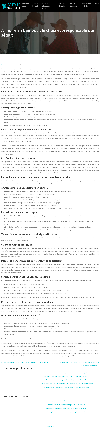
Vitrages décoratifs (35, 5)
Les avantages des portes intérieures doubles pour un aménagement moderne (78, 363)
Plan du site (50, 427)
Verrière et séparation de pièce (47, 6)
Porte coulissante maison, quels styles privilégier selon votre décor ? (25, 363)
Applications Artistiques (86, 5)
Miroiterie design (25, 5)
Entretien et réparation (74, 5)
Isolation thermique (63, 5)
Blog (97, 3)
